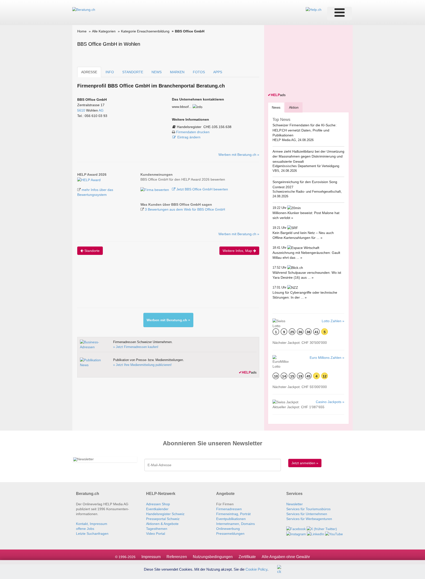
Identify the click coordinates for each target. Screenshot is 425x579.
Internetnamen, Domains (235, 524)
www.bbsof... (182, 107)
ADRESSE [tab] (89, 72)
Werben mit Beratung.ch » (238, 155)
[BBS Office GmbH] (89, 179)
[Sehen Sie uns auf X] (322, 529)
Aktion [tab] (294, 107)
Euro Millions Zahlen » (327, 358)
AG (101, 110)
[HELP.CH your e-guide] (313, 9)
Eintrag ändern (188, 137)
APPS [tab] (217, 72)
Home (82, 31)
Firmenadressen (229, 509)
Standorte (91, 251)
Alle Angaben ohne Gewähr (286, 557)
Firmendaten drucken (193, 132)
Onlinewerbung (228, 529)
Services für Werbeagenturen (309, 519)
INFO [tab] (110, 72)
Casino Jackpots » (330, 402)
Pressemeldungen (230, 534)
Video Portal (155, 534)
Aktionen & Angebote (162, 524)
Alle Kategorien (104, 31)
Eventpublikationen (231, 519)
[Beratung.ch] (83, 9)
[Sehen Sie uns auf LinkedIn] (315, 534)
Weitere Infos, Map (238, 251)
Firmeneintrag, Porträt (233, 514)
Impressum (151, 557)
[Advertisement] (166, 286)
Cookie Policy (256, 569)
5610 (81, 110)
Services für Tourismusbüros (308, 509)
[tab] (276, 107)
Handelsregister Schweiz (165, 514)
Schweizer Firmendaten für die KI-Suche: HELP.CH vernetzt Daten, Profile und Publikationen (304, 130)
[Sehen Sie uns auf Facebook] (296, 529)
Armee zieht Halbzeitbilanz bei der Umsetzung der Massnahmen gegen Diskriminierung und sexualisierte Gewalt (308, 156)
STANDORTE (132, 72)
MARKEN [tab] (177, 72)
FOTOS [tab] (199, 72)
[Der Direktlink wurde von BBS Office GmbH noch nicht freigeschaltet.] (197, 107)
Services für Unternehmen (306, 514)
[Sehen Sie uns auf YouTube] (334, 534)
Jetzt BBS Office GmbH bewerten (201, 189)
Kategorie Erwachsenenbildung (145, 31)
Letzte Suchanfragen (92, 534)
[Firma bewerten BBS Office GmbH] (155, 189)
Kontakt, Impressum (91, 524)
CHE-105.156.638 (217, 127)
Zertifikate (247, 557)
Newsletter (294, 504)
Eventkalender (157, 509)
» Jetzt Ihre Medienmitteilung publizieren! (142, 365)
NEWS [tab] (157, 72)
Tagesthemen (156, 529)
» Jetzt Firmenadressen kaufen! (135, 347)
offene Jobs (85, 529)
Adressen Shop (158, 504)
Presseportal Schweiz (163, 519)
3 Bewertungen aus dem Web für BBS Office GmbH (185, 209)
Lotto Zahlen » (333, 321)
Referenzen (177, 557)
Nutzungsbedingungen (213, 557)
